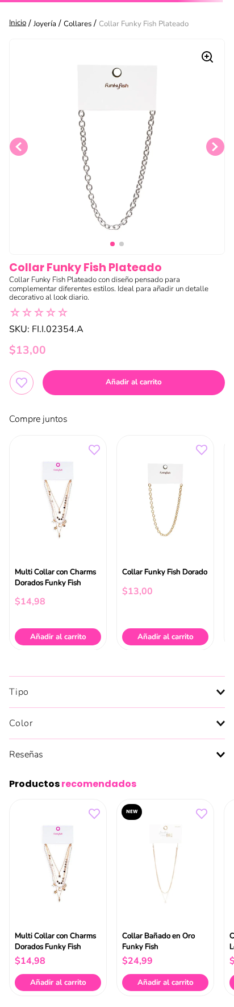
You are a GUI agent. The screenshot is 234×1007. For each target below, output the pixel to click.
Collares (77, 24)
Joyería (45, 24)
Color (21, 723)
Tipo (19, 692)
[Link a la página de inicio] (18, 23)
